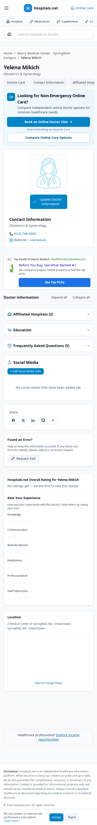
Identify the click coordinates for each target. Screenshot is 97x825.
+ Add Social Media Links (25, 371)
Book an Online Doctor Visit (46, 122)
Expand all (59, 297)
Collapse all (81, 297)
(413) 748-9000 (25, 233)
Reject (72, 817)
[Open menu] (6, 8)
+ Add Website (37, 240)
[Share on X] (23, 420)
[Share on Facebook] (13, 420)
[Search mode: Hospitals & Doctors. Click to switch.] (9, 34)
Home (8, 53)
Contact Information (49, 82)
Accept (56, 817)
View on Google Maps (48, 683)
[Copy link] (53, 420)
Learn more (11, 821)
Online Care (16, 82)
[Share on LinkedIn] (33, 420)
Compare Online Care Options (48, 137)
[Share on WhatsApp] (43, 420)
